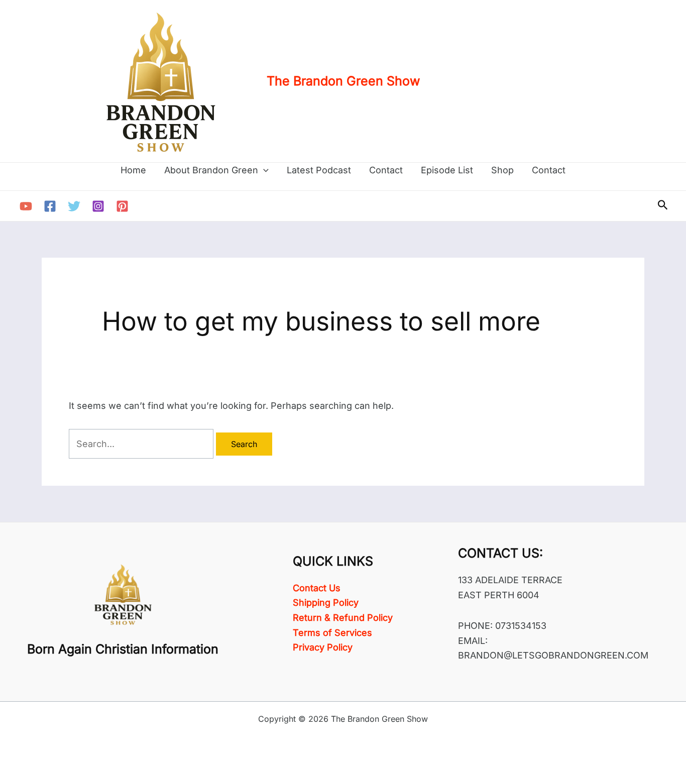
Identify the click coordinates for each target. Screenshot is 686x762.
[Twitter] (74, 206)
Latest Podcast (319, 170)
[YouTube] (26, 206)
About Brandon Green (211, 170)
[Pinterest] (122, 206)
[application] (263, 170)
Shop (502, 170)
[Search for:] (142, 444)
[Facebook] (50, 206)
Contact (386, 170)
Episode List (447, 170)
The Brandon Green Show (343, 80)
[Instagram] (98, 206)
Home (133, 170)
